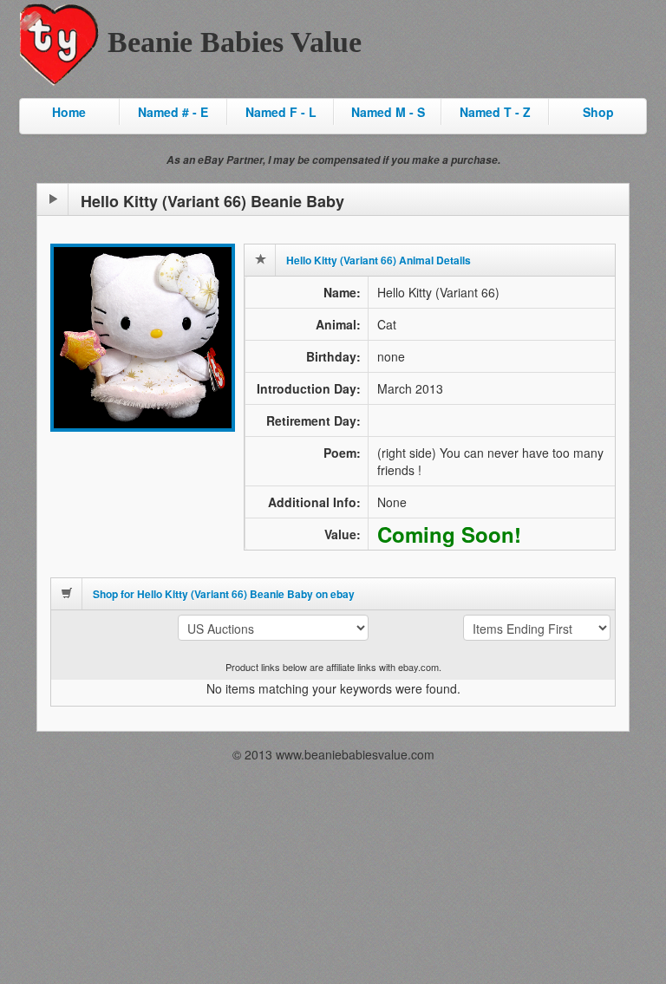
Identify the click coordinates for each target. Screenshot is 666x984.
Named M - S (388, 112)
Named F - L (281, 112)
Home (69, 112)
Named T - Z (495, 112)
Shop (598, 112)
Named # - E (173, 112)
